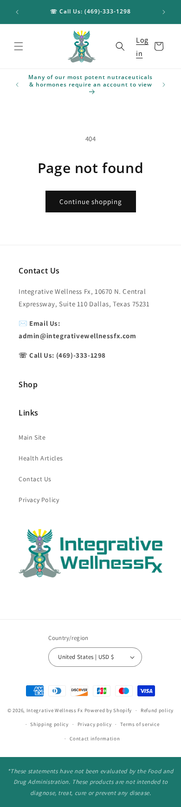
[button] (18, 46)
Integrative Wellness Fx (54, 710)
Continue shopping (90, 201)
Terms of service (139, 724)
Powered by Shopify (108, 710)
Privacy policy (95, 724)
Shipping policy (49, 724)
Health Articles (41, 458)
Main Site (32, 437)
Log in (142, 46)
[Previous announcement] (17, 12)
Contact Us (35, 479)
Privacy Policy (39, 500)
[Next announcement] (164, 12)
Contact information (95, 738)
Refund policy (157, 710)
